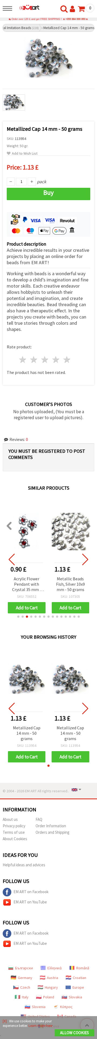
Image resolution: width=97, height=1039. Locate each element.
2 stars (34, 359)
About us (10, 819)
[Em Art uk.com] (27, 7)
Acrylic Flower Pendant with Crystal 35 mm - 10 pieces (26, 584)
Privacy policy (14, 825)
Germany (25, 977)
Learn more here (40, 1025)
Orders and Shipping (53, 832)
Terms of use (14, 832)
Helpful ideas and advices (24, 864)
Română (82, 968)
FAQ (39, 819)
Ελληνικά (54, 968)
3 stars (45, 359)
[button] (18, 617)
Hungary (51, 987)
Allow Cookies (74, 1032)
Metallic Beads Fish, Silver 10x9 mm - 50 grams (70, 584)
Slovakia (75, 997)
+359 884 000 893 (75, 19)
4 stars (55, 359)
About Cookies (15, 838)
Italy (25, 997)
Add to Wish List (24, 153)
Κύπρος (66, 1006)
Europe (78, 987)
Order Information (51, 825)
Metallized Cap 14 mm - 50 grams (26, 733)
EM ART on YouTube (30, 901)
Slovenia (39, 1006)
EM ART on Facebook (30, 891)
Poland (48, 997)
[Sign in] (73, 9)
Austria (52, 977)
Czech (25, 987)
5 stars (66, 359)
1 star (23, 359)
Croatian (79, 977)
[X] (5, 1021)
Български (24, 968)
